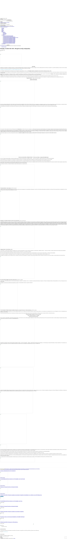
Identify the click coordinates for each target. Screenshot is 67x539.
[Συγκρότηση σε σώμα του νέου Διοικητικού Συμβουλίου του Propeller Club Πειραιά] (2, 515)
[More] (11, 52)
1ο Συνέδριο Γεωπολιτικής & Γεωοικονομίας (8, 36)
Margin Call (4, 34)
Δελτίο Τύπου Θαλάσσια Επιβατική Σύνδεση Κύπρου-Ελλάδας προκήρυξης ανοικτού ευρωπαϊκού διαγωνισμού (16, 469)
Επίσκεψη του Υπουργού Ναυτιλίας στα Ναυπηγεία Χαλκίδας (9, 506)
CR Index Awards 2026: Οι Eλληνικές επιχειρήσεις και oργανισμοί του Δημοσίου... (12, 511)
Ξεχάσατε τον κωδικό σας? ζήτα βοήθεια (4, 22)
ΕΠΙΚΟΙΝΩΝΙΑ (3, 43)
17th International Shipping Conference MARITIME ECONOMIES (10, 37)
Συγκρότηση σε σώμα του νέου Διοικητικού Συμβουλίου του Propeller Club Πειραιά (12, 516)
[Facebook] (1, 52)
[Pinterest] (6, 52)
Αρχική (1, 45)
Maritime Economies (4, 45)
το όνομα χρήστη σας (9, 20)
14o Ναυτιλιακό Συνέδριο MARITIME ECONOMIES (9, 39)
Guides (2, 29)
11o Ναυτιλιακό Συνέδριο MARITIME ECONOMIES (9, 41)
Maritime (3, 30)
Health (2, 31)
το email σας (8, 24)
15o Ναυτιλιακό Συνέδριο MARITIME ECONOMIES (9, 38)
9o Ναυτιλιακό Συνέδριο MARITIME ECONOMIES (9, 42)
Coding (14, 538)
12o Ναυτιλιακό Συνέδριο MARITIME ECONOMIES (9, 40)
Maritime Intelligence (2, 485)
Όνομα (1, 536)
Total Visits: (3, 526)
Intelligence (4, 32)
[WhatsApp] (9, 52)
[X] (4, 52)
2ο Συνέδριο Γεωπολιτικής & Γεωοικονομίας (8, 35)
